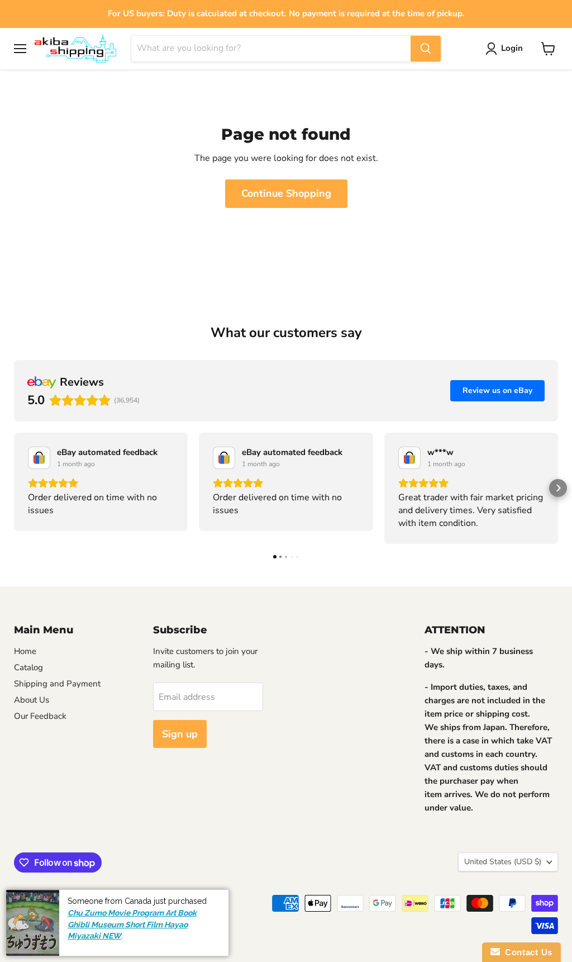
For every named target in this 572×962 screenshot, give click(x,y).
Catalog (28, 667)
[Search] (426, 48)
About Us (31, 699)
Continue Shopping (286, 193)
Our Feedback (40, 716)
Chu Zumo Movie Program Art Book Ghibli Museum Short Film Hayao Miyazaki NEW (132, 924)
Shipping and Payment (57, 683)
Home (25, 651)
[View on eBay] (39, 458)
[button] (14, 488)
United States (502, 861)
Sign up (180, 734)
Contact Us (526, 952)
